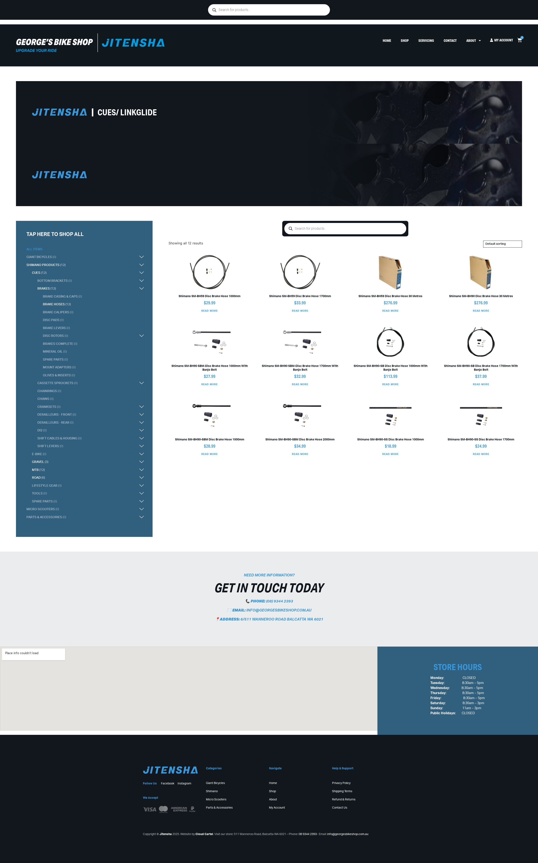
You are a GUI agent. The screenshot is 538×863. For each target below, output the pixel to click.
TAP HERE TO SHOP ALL (55, 234)
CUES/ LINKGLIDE (127, 112)
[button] (101, 257)
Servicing (426, 40)
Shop (405, 40)
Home (387, 40)
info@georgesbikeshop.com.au (278, 610)
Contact (450, 40)
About (471, 40)
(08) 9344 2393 (279, 601)
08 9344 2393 (308, 834)
